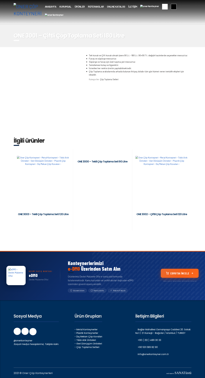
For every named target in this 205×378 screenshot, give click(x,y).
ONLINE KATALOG (116, 6)
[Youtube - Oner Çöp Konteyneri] (33, 332)
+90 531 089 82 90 (147, 347)
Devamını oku (43, 220)
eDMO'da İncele (179, 273)
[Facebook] (17, 332)
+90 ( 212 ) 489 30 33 (149, 340)
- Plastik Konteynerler (86, 333)
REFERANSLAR (96, 6)
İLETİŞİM (132, 6)
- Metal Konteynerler (86, 329)
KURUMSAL (65, 6)
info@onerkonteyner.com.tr (153, 354)
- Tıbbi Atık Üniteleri (85, 340)
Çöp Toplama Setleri (109, 79)
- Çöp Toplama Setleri (86, 347)
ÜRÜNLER (80, 6)
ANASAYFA (50, 6)
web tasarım (178, 373)
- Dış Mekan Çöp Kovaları (88, 336)
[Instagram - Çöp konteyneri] (25, 332)
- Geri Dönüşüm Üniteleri (88, 343)
